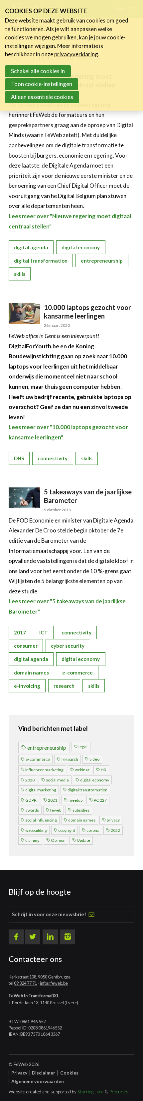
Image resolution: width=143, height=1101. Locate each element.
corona (92, 830)
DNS (19, 458)
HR (103, 769)
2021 (52, 800)
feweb (55, 810)
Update (83, 840)
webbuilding (36, 830)
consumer (26, 646)
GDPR (31, 800)
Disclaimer (43, 1073)
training (32, 840)
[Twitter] (32, 937)
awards (32, 810)
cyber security (67, 646)
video (94, 759)
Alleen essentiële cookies (42, 96)
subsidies (80, 810)
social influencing (41, 820)
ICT (43, 632)
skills (19, 274)
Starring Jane (90, 1091)
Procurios (118, 1091)
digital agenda (31, 247)
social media (57, 779)
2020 (30, 779)
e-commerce (77, 673)
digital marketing (40, 789)
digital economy (81, 247)
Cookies (69, 1073)
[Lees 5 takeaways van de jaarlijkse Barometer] (24, 497)
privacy (113, 820)
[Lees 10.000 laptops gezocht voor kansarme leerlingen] (24, 313)
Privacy (19, 1073)
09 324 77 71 (25, 983)
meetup (75, 800)
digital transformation (41, 261)
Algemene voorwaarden (37, 1081)
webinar (82, 769)
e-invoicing (27, 686)
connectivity (53, 458)
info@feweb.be (54, 983)
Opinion (58, 840)
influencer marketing (44, 769)
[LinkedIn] (50, 937)
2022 (115, 830)
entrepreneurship (102, 261)
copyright (66, 830)
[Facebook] (16, 937)
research (64, 686)
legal (82, 746)
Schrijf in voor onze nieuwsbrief (49, 914)
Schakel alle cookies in (38, 71)
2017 (20, 632)
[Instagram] (67, 937)
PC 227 (100, 800)
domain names (31, 673)
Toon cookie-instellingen (41, 83)
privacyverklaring (76, 54)
